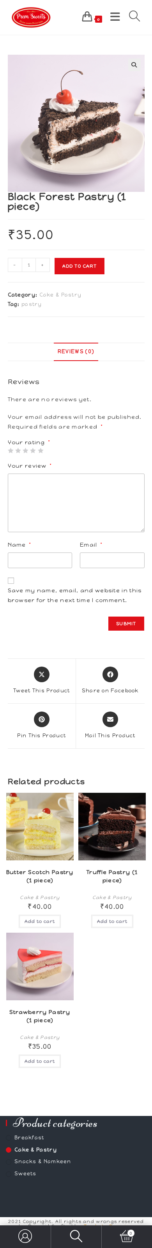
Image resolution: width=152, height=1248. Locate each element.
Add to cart (79, 266)
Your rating (29, 442)
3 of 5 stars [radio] (25, 450)
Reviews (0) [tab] (76, 351)
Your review (30, 465)
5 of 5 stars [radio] (40, 450)
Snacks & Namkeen (42, 1161)
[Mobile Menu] (113, 17)
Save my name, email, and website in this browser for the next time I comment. (75, 595)
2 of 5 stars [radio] (18, 450)
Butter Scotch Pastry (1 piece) (40, 876)
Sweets (25, 1173)
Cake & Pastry (60, 295)
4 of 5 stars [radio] (32, 450)
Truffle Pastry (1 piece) (112, 876)
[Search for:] (132, 17)
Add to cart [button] (40, 921)
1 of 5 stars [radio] (10, 450)
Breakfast (29, 1138)
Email (91, 544)
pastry (31, 304)
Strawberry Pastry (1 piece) (40, 1016)
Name (19, 544)
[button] (134, 65)
